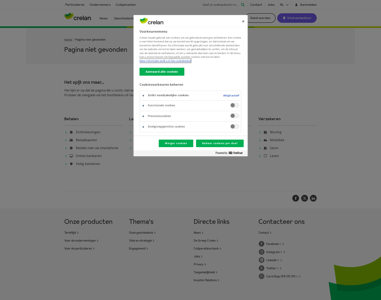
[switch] (234, 105)
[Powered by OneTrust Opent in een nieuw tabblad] (231, 153)
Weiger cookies (176, 143)
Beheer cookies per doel (219, 143)
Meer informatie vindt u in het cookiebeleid (165, 61)
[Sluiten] (243, 21)
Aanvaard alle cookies (162, 71)
